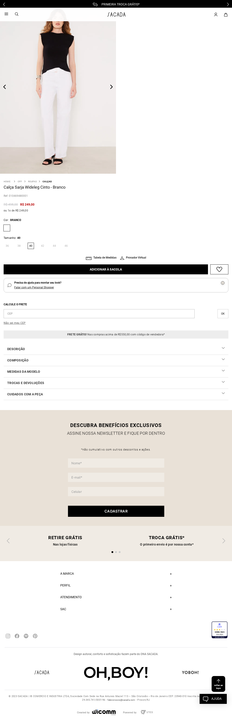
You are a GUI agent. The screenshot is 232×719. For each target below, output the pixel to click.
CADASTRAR (115, 511)
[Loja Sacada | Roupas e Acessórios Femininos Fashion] (116, 14)
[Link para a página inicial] (7, 181)
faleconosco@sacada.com (121, 700)
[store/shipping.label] (223, 313)
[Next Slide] (228, 4)
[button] (7, 246)
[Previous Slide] (4, 4)
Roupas (32, 181)
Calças (47, 181)
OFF (20, 181)
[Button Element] (225, 15)
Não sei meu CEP (15, 323)
